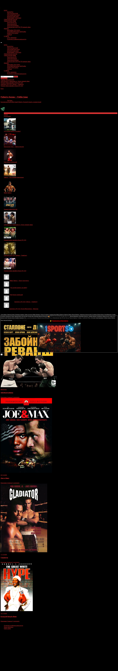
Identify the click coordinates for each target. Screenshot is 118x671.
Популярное (7, 113)
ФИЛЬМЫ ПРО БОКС (13, 30)
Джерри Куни (52, 314)
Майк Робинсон (60, 314)
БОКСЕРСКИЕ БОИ (13, 16)
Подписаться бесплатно (60, 321)
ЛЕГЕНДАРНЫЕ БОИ (13, 15)
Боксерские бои (5, 102)
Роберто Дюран (22, 102)
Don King (9, 100)
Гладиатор (4, 558)
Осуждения (7, 116)
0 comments (15, 397)
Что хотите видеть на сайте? (12, 131)
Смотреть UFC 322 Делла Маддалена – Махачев (23, 309)
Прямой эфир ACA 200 (10, 209)
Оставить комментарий (34, 102)
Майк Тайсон (7, 193)
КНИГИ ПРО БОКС (12, 33)
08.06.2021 (4, 389)
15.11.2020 (4, 613)
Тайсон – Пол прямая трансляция (14, 177)
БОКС (5, 10)
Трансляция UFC (12, 22)
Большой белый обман (9, 616)
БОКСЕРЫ (10, 12)
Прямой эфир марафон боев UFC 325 (15, 240)
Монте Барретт (76, 314)
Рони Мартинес (108, 314)
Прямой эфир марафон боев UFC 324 (15, 271)
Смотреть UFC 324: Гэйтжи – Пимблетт (15, 255)
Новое (6, 114)
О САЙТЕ (6, 36)
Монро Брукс (100, 314)
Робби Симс (14, 102)
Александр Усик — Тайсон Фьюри (14, 146)
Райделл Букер (11, 314)
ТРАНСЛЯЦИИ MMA (10, 21)
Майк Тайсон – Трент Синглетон (19, 280)
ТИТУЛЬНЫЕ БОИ (12, 13)
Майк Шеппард (36, 314)
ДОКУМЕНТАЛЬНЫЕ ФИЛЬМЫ (16, 31)
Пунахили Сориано (19, 314)
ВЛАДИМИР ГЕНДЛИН (14, 18)
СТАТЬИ (9, 35)
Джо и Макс (5, 478)
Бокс (2, 88)
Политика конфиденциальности (16, 39)
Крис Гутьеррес (93, 314)
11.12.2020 (4, 554)
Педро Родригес (45, 314)
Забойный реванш (7, 393)
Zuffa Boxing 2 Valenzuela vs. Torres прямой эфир (18, 225)
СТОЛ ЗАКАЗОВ (11, 38)
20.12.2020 (4, 475)
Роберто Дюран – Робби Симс (14, 97)
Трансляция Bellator (13, 25)
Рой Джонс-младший (10, 162)
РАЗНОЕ (6, 28)
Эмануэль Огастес (84, 314)
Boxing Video (4, 2)
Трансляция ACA (12, 24)
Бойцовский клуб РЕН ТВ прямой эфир (19, 27)
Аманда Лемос (68, 314)
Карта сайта (7, 628)
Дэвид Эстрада (28, 314)
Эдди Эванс (4, 314)
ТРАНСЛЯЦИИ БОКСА (10, 19)
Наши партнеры (8, 627)
